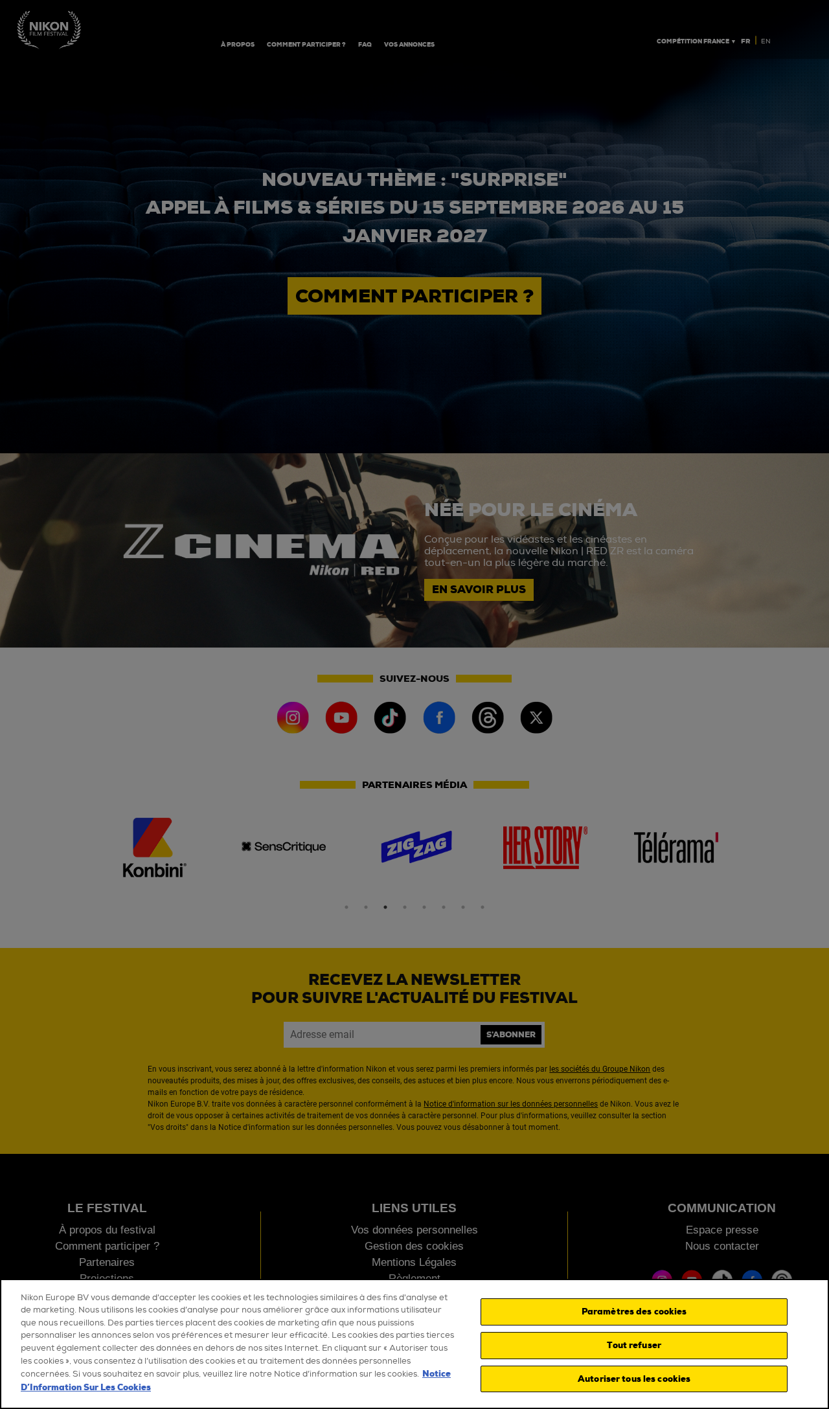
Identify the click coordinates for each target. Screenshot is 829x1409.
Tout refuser (634, 1345)
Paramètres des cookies (634, 1312)
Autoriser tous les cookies (634, 1378)
